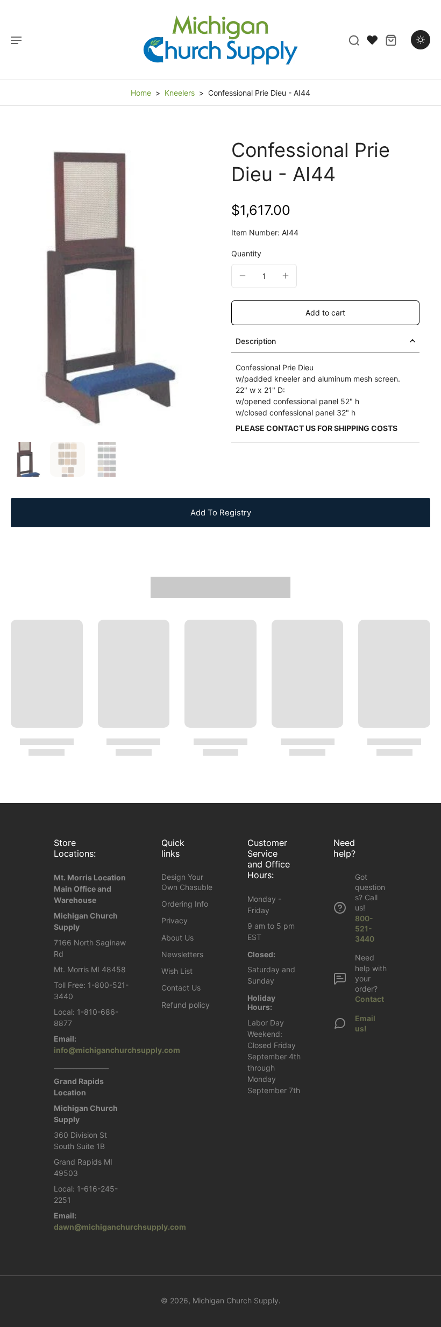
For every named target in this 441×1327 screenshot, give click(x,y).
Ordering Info (184, 903)
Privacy (174, 920)
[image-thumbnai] (28, 459)
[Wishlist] (372, 39)
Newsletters (182, 954)
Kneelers (180, 92)
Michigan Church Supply (236, 1300)
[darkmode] (420, 39)
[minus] (242, 275)
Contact (369, 998)
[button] (325, 312)
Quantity (246, 253)
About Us (177, 937)
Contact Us (181, 987)
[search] (354, 40)
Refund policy (185, 1004)
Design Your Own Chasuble (186, 882)
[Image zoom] (110, 287)
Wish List (177, 970)
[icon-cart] (390, 40)
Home (141, 92)
